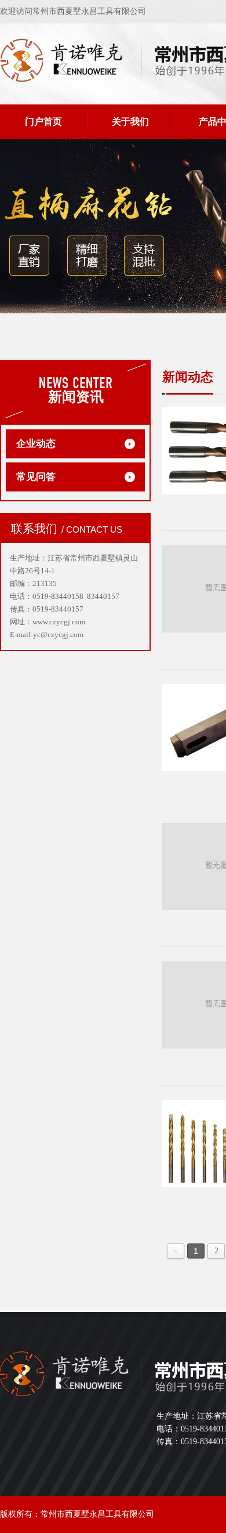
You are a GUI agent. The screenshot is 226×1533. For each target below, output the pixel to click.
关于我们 (130, 121)
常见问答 (36, 476)
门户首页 (43, 121)
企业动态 (36, 443)
